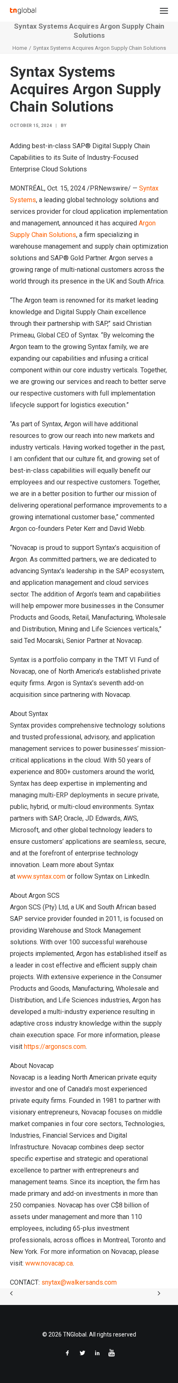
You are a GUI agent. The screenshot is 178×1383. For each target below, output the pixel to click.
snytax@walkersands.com (79, 1282)
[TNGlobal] (23, 10)
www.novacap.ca (49, 1263)
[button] (164, 11)
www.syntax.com (41, 876)
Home (19, 48)
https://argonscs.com (55, 1047)
